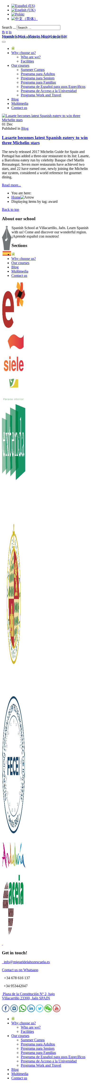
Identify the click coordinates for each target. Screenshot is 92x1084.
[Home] (13, 49)
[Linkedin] (31, 1011)
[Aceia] (13, 936)
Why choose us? (23, 53)
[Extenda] (13, 522)
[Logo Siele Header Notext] (13, 375)
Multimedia (19, 104)
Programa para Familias (38, 82)
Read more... (11, 185)
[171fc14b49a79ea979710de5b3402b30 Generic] (46, 120)
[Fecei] (13, 835)
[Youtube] (56, 1011)
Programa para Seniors (37, 78)
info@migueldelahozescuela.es (27, 962)
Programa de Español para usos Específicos (53, 87)
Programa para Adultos (38, 74)
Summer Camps (33, 70)
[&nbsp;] (2, 944)
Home (16, 197)
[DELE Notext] (13, 327)
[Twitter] (39, 1011)
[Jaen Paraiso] (13, 400)
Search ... (9, 27)
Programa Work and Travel (41, 95)
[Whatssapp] (22, 1011)
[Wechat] (48, 1011)
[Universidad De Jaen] (13, 691)
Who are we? (31, 57)
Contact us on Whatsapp (20, 970)
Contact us (19, 108)
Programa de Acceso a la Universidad (49, 91)
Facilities (27, 61)
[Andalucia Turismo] (13, 871)
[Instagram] (14, 1011)
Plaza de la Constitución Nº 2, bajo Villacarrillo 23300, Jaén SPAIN (28, 996)
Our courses (20, 65)
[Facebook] (5, 1011)
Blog (15, 99)
